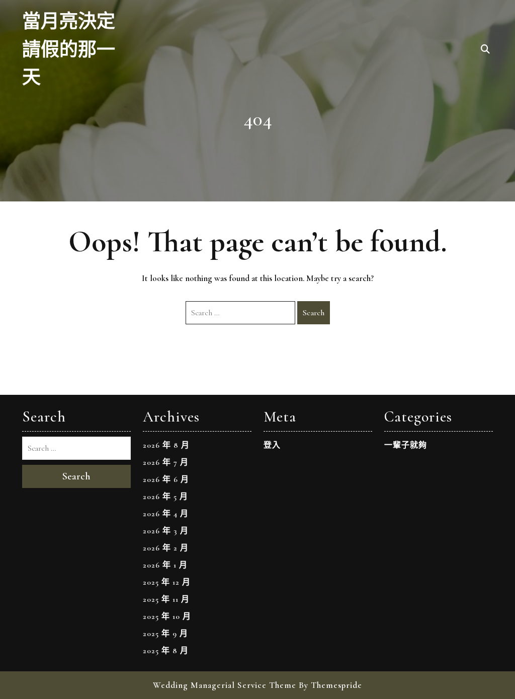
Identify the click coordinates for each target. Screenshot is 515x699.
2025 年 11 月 (166, 599)
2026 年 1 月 (165, 565)
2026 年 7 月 (166, 462)
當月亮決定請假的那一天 (68, 50)
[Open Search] (485, 49)
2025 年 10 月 (167, 616)
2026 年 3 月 (166, 531)
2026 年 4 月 (166, 514)
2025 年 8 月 (166, 651)
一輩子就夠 (405, 445)
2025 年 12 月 (167, 582)
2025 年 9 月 (165, 633)
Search (313, 313)
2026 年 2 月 (166, 548)
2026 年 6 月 (166, 479)
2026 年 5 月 (165, 497)
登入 (272, 445)
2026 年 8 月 (166, 445)
